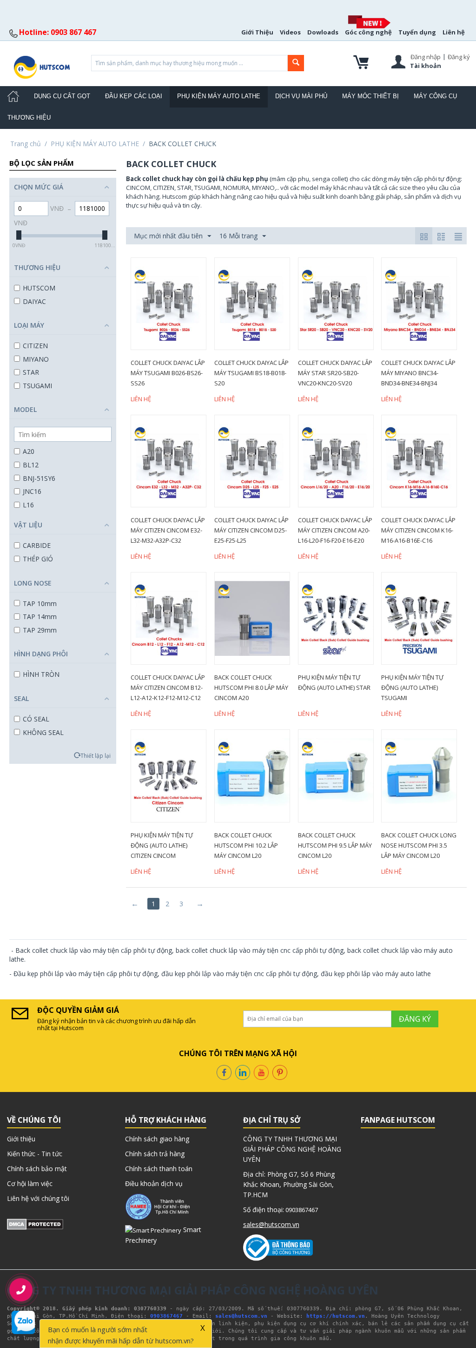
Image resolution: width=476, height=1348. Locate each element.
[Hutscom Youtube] (261, 1071)
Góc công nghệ (368, 32)
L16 (28, 504)
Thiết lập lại (95, 755)
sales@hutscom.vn (271, 1224)
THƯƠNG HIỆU (29, 117)
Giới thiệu (21, 1138)
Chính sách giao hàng (157, 1138)
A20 (28, 451)
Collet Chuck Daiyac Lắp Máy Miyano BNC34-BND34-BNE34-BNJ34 (418, 372)
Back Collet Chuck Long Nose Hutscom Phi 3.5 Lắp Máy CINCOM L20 (418, 845)
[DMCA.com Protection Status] (35, 1223)
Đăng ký (459, 57)
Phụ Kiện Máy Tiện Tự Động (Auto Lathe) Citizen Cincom (162, 845)
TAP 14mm (40, 616)
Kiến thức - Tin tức (34, 1153)
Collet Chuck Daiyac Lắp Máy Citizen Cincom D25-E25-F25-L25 (251, 530)
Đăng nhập (425, 57)
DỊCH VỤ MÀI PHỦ (301, 96)
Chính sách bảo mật (37, 1168)
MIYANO (36, 359)
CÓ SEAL (36, 718)
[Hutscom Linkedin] (242, 1071)
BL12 (31, 464)
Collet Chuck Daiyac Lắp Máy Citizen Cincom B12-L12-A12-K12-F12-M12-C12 (168, 687)
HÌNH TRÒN (41, 674)
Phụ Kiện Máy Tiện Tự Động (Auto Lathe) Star (334, 682)
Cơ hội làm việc (30, 1183)
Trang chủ (25, 143)
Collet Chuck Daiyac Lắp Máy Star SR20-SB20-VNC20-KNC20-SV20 (335, 372)
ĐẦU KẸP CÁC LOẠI (133, 96)
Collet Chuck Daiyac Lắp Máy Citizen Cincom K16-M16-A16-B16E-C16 (418, 530)
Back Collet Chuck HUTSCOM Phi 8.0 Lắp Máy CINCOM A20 (251, 687)
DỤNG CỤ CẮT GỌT (62, 96)
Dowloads (322, 32)
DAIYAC (34, 301)
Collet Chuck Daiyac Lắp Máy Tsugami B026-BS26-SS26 (168, 372)
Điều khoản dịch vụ (154, 1183)
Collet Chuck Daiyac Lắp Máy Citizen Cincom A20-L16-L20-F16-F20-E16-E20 (335, 530)
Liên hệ (454, 32)
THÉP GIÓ (38, 558)
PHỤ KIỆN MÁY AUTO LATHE (218, 96)
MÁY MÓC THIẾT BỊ (370, 96)
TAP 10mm (40, 603)
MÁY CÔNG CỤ (435, 96)
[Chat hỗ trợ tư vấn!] (23, 1322)
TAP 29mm (40, 630)
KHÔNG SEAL (43, 732)
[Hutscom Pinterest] (279, 1071)
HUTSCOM (39, 287)
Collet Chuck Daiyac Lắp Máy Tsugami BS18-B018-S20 (251, 372)
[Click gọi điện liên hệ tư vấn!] (21, 1289)
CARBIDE (37, 545)
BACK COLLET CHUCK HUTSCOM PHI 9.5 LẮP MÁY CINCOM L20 (335, 845)
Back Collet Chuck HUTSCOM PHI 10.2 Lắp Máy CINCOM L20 (246, 845)
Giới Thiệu (257, 32)
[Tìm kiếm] (296, 63)
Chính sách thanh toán (158, 1168)
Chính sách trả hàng (155, 1153)
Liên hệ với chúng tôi (38, 1198)
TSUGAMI (37, 385)
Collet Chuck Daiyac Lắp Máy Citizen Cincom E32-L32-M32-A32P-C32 (168, 530)
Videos (290, 32)
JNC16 (32, 491)
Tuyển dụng (417, 32)
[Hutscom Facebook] (224, 1071)
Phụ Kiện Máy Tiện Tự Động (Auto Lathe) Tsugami (412, 687)
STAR (31, 372)
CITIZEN (35, 345)
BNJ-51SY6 (39, 478)
